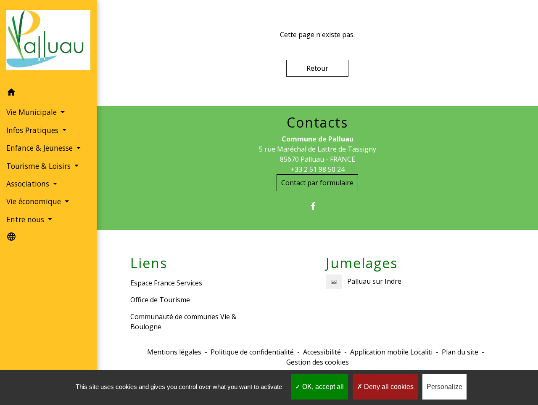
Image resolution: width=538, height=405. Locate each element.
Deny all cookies (388, 386)
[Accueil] (48, 42)
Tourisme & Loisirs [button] (39, 166)
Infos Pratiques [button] (33, 130)
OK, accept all (322, 386)
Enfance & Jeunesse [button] (40, 148)
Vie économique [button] (34, 201)
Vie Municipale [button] (32, 112)
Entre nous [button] (26, 219)
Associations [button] (28, 184)
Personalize (444, 386)
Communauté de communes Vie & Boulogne (183, 321)
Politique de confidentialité (252, 352)
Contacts (317, 123)
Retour (317, 68)
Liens (148, 263)
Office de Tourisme (160, 299)
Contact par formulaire (317, 182)
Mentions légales (174, 352)
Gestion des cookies (317, 362)
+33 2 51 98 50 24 (317, 169)
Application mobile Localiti (391, 352)
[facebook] (317, 206)
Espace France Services (166, 283)
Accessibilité (322, 352)
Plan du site (460, 352)
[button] (48, 93)
